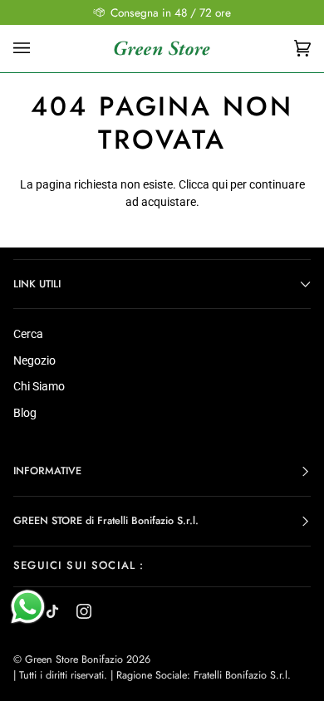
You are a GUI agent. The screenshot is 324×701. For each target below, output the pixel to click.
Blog (25, 412)
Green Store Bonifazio (74, 659)
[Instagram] (83, 611)
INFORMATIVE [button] (47, 470)
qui (220, 184)
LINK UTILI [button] (37, 284)
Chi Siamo (39, 386)
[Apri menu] (38, 48)
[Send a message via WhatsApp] (27, 606)
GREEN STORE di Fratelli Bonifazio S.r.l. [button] (106, 520)
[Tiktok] (52, 611)
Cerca (28, 334)
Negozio (34, 360)
